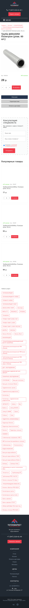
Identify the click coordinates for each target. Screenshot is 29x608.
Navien (16, 411)
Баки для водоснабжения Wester (11, 460)
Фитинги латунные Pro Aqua (9, 480)
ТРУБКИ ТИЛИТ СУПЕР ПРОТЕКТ (11, 326)
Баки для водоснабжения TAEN (10, 456)
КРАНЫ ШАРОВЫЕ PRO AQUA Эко (11, 506)
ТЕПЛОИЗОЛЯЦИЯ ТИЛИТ (9, 304)
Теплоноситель (18, 445)
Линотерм (20, 307)
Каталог (14, 556)
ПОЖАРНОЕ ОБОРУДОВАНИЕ (10, 376)
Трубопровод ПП (16, 472)
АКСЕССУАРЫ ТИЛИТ (8, 307)
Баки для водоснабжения (9, 452)
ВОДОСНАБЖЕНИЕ (7, 448)
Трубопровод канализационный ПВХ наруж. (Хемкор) (12, 363)
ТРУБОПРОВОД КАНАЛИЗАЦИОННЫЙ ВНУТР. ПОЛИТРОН (12, 342)
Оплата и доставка (14, 559)
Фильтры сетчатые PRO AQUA (10, 509)
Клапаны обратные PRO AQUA (10, 487)
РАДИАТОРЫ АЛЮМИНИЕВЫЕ (10, 419)
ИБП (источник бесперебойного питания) (13, 441)
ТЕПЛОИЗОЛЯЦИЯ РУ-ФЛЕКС (10, 296)
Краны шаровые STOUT (8, 502)
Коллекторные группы (8, 491)
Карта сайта (22, 600)
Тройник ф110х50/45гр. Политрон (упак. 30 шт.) (13, 265)
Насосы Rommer (6, 333)
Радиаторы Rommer (7, 422)
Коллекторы (5, 395)
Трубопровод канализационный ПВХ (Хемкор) (12, 347)
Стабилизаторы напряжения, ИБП (11, 437)
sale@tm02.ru (15, 586)
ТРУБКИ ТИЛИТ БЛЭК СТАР (9, 319)
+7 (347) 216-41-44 (15, 10)
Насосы (14, 576)
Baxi (20, 404)
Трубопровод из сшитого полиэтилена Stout (12, 468)
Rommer (4, 430)
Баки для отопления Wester (9, 384)
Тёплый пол (5, 472)
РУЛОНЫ (22, 311)
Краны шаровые (6, 498)
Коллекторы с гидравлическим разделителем (10, 399)
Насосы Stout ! (18, 333)
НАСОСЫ (12, 330)
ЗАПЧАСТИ (5, 404)
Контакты (14, 564)
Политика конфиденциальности (10, 600)
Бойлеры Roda (14, 463)
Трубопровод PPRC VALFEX (9, 476)
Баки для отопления (18, 380)
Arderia (13, 404)
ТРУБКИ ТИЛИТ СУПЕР (8, 322)
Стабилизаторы (6, 445)
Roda (12, 415)
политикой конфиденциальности (11, 145)
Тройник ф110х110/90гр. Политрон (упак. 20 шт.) (13, 187)
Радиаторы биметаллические (10, 426)
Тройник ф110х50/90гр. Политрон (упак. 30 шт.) (13, 226)
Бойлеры (4, 463)
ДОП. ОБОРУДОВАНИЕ (8, 367)
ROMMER (5, 434)
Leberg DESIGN (14, 407)
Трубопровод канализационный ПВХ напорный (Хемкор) (12, 357)
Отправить (9, 150)
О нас (14, 554)
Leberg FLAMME (6, 411)
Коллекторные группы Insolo (9, 495)
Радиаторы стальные (15, 430)
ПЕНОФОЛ (14, 311)
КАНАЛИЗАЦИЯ (6, 337)
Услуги (15, 562)
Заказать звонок (14, 541)
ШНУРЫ (4, 330)
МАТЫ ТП (5, 311)
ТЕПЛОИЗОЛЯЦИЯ (7, 293)
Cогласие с (11, 145)
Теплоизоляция (14, 574)
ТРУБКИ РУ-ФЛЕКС (7, 300)
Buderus (4, 407)
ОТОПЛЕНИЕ (6, 380)
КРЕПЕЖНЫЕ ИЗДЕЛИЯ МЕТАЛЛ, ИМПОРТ (11, 372)
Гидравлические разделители (10, 391)
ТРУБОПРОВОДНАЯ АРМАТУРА (11, 483)
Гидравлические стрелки (8, 387)
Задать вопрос (14, 14)
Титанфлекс (5, 315)
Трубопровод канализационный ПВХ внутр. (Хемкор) (13, 352)
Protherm (4, 415)
